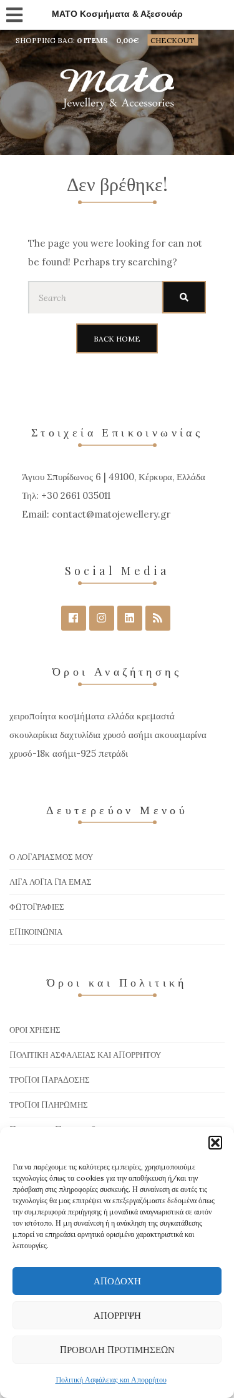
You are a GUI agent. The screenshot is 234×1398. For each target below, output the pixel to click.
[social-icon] (73, 618)
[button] (215, 1142)
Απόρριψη (117, 1315)
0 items (92, 40)
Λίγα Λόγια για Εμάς (50, 882)
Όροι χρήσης (35, 1030)
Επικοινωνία (35, 932)
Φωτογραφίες (36, 907)
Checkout (172, 40)
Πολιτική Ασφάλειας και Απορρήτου (111, 1379)
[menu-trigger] (13, 12)
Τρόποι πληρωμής (48, 1105)
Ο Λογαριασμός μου (51, 857)
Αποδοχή (117, 1281)
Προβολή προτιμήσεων (117, 1350)
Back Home (117, 338)
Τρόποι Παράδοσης (49, 1080)
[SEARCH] (184, 297)
